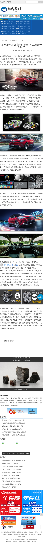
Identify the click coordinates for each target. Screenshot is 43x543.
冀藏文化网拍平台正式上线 (9, 487)
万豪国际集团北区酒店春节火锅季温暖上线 (13, 423)
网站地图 (34, 541)
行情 (25, 31)
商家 (9, 33)
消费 (2, 33)
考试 (21, 23)
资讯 (19, 40)
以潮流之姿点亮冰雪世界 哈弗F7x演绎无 (12, 466)
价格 (28, 31)
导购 (8, 23)
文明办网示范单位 (10, 522)
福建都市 (12, 341)
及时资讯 (3, 21)
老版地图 (27, 541)
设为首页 (2, 2)
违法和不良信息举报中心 (10, 518)
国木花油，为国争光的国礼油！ (10, 463)
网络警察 (10, 527)
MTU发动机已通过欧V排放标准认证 (11, 484)
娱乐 (17, 21)
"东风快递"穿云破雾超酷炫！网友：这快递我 (14, 432)
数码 (13, 28)
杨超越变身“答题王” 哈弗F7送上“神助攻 (12, 426)
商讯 (2, 31)
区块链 (18, 33)
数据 (5, 28)
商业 (5, 31)
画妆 (13, 33)
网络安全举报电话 (30, 518)
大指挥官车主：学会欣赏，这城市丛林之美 (13, 435)
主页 (10, 40)
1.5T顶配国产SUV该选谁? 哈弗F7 (11, 475)
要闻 (8, 21)
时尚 (2, 28)
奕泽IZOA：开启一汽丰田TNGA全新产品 (13, 420)
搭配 (25, 21)
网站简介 (8, 541)
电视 (9, 26)
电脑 (5, 26)
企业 (17, 26)
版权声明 (21, 541)
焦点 (12, 21)
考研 (28, 23)
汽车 (2, 26)
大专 (25, 23)
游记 (9, 31)
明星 (21, 21)
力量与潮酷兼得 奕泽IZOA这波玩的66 (12, 481)
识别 (9, 28)
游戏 (17, 28)
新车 (12, 23)
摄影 (13, 31)
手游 (21, 28)
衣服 (5, 33)
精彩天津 (9, 2)
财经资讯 (3, 23)
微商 (17, 31)
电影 (28, 21)
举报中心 (30, 522)
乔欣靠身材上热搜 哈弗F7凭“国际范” (11, 472)
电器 (13, 26)
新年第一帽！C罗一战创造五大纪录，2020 (13, 429)
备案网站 (31, 527)
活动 (28, 26)
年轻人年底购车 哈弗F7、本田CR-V (11, 469)
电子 (25, 28)
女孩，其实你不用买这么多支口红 (11, 478)
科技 (17, 23)
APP (28, 28)
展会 (25, 26)
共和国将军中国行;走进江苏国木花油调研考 (13, 460)
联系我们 (14, 541)
